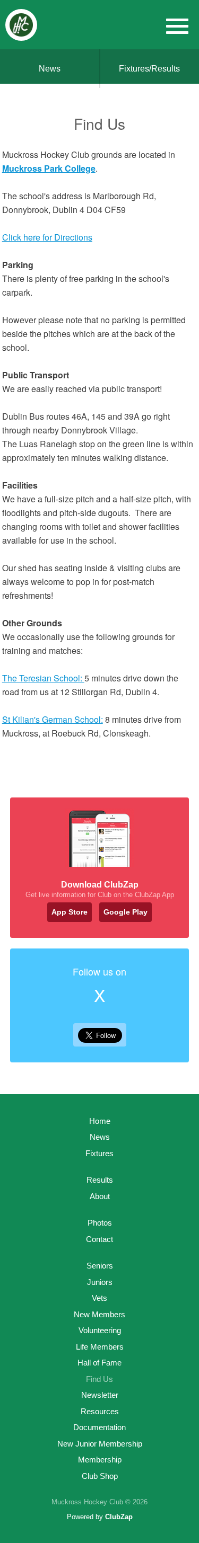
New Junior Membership (99, 1443)
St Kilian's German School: (52, 719)
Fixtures (99, 1153)
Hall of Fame (99, 1362)
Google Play (125, 912)
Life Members (100, 1346)
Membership (100, 1459)
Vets (99, 1297)
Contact (99, 1239)
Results (99, 1179)
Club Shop (100, 1475)
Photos (100, 1222)
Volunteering (100, 1330)
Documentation (99, 1427)
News (49, 68)
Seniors (99, 1265)
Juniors (100, 1282)
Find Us (99, 1379)
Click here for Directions (47, 237)
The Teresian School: (43, 678)
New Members (99, 1314)
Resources (100, 1411)
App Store (69, 912)
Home (99, 1120)
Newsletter (99, 1394)
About (100, 1196)
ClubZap (119, 1517)
